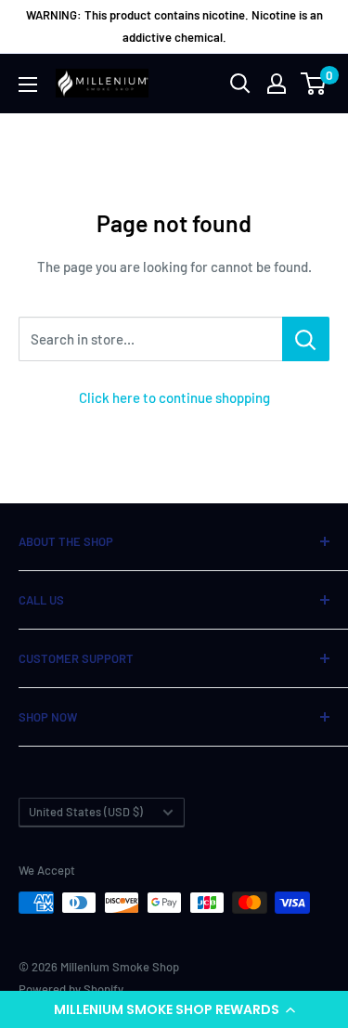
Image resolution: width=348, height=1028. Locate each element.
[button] (174, 1009)
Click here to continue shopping (174, 397)
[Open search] (240, 83)
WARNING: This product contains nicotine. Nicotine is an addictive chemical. (174, 26)
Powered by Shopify (71, 989)
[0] (314, 83)
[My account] (276, 83)
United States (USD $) (86, 811)
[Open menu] (28, 84)
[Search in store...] (305, 339)
